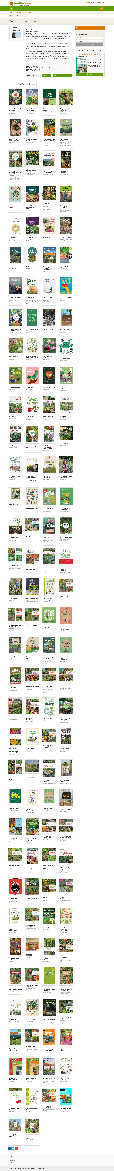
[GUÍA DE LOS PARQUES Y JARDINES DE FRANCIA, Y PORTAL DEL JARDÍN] (21, 2)
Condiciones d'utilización (14, 1158)
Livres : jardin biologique (18, 12)
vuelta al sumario (22, 16)
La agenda (29, 8)
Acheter (47, 76)
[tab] (22, 84)
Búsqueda (90, 44)
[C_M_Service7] (102, 8)
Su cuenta (11, 1162)
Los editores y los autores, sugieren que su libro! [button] (90, 28)
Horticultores (52, 8)
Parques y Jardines (19, 8)
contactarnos (12, 1160)
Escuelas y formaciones (40, 8)
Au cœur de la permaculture (30, 12)
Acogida (11, 12)
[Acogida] (11, 9)
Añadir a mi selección (63, 76)
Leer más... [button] (90, 74)
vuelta (12, 16)
